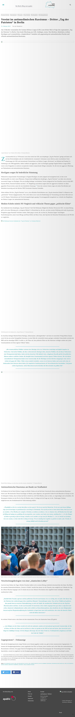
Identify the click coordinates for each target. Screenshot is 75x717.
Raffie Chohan (4, 664)
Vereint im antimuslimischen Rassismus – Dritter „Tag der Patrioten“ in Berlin (35, 21)
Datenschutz (31, 700)
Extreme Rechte (5, 15)
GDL (29, 663)
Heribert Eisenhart (46, 663)
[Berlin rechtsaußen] (50, 4)
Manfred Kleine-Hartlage (58, 663)
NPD (65, 663)
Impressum (30, 698)
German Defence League (36, 663)
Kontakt (30, 696)
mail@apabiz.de (43, 693)
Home (29, 691)
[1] (36, 185)
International (13, 15)
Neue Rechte (27, 15)
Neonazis (20, 15)
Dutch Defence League (9, 663)
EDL (15, 663)
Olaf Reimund (70, 663)
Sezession (21, 664)
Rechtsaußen (34, 15)
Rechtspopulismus (43, 15)
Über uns (30, 693)
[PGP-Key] (50, 693)
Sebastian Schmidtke (13, 664)
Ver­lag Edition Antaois (28, 664)
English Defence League (22, 663)
